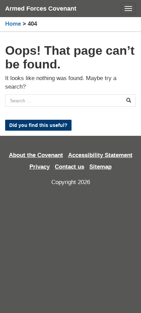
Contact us (69, 167)
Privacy (39, 167)
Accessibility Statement (100, 155)
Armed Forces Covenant (40, 8)
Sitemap (100, 167)
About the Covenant (36, 155)
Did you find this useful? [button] (38, 125)
